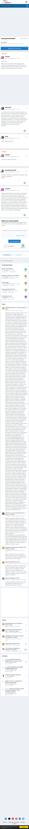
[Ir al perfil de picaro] (3, 579)
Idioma (4, 822)
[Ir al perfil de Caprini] (3, 513)
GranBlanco (6, 277)
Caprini (8, 515)
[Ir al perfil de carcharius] (3, 649)
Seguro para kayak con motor (12, 561)
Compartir (7, 254)
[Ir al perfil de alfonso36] (2, 108)
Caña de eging (5, 282)
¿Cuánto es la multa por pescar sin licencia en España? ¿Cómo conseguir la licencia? (14, 690)
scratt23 (5, 290)
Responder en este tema (14, 48)
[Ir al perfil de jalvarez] (25, 276)
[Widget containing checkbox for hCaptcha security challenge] (14, 246)
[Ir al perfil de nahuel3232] (26, 283)
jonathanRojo (10, 550)
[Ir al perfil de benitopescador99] (2, 171)
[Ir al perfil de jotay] (2, 137)
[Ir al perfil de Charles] (2, 57)
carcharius (7, 651)
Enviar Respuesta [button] (14, 241)
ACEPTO (23, 826)
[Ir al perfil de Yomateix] (25, 269)
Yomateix (5, 270)
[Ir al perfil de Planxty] (26, 290)
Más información (9, 827)
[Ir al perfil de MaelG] (3, 308)
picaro (8, 579)
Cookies (14, 823)
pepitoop (5, 297)
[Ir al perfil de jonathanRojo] (3, 548)
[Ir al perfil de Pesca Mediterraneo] (3, 660)
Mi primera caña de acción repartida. (10, 275)
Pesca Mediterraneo (12, 662)
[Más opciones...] (26, 57)
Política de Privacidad (13, 822)
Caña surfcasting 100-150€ (8, 289)
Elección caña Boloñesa (7, 268)
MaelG (8, 310)
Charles (5, 42)
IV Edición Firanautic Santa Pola (12, 674)
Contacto (23, 822)
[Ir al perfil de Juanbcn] (2, 189)
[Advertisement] (14, 22)
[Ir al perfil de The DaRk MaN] (3, 675)
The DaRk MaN (10, 676)
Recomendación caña (7, 296)
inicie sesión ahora (11, 223)
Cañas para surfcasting (17, 43)
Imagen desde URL (20, 235)
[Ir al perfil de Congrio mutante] (26, 297)
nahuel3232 (6, 283)
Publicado (12, 58)
